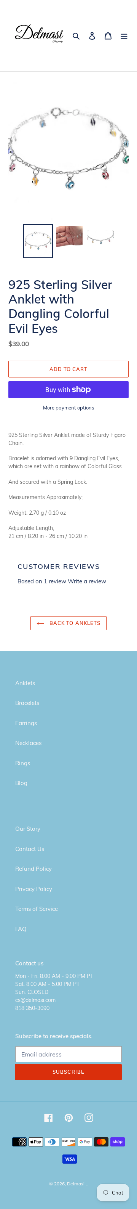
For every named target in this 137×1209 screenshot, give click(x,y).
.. (87, 1184)
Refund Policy (33, 868)
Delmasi (75, 1184)
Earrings (26, 723)
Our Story (27, 828)
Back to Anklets (74, 623)
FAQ (21, 929)
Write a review (87, 581)
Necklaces (28, 743)
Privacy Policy (33, 889)
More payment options (68, 408)
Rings (22, 763)
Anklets (25, 683)
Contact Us (29, 849)
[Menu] (124, 35)
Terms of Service (36, 908)
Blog (21, 783)
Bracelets (27, 702)
